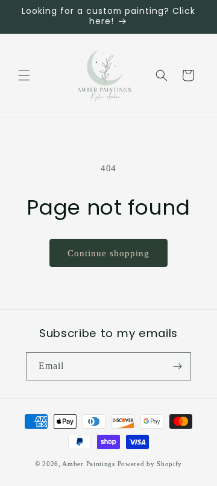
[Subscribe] (177, 366)
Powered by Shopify (150, 463)
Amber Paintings (88, 463)
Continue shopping (108, 253)
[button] (24, 75)
